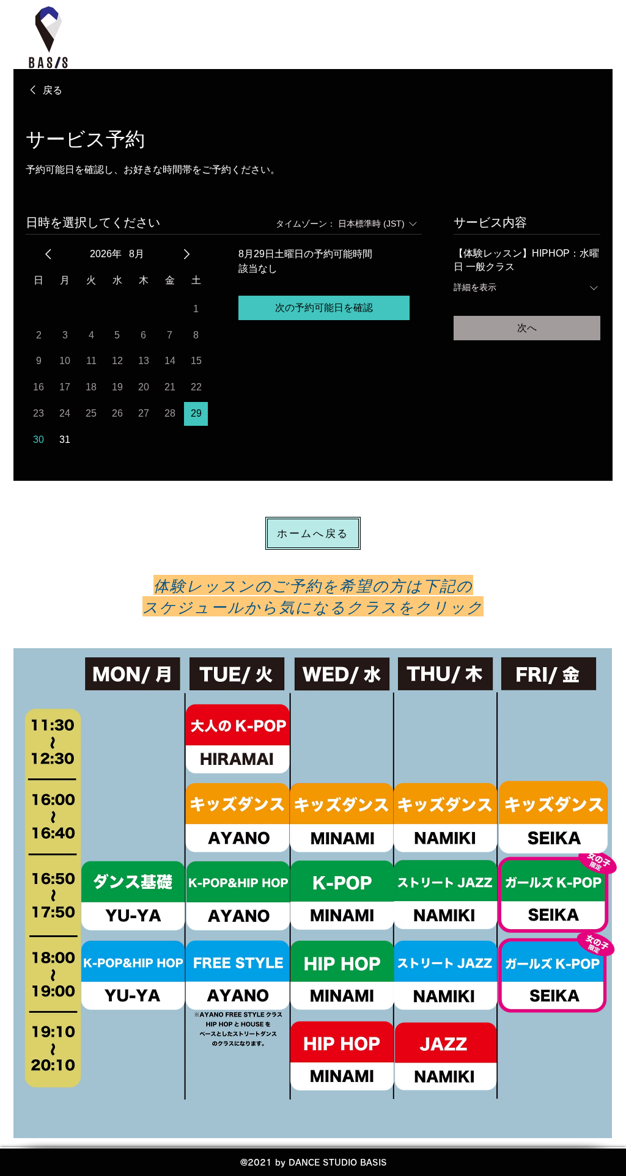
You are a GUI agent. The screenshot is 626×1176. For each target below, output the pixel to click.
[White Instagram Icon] (492, 19)
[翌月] (186, 254)
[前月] (48, 254)
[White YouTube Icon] (516, 19)
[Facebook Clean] (468, 19)
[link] (44, 90)
